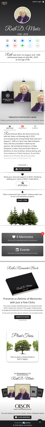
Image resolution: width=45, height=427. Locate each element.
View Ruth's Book (22, 317)
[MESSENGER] (22, 41)
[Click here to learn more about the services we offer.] (22, 407)
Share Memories (23, 417)
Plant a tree (22, 200)
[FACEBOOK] (15, 41)
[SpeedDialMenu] (40, 422)
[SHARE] (30, 46)
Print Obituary (24, 169)
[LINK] (37, 46)
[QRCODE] (7, 41)
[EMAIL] (15, 46)
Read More (22, 165)
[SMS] (22, 46)
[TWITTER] (30, 41)
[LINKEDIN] (7, 46)
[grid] (22, 97)
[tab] (10, 127)
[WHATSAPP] (37, 41)
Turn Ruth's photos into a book (22, 117)
